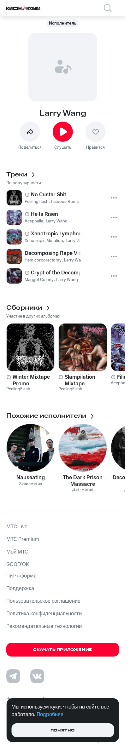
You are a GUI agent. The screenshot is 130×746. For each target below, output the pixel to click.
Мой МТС (17, 552)
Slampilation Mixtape (80, 380)
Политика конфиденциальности (44, 613)
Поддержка (20, 588)
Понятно (62, 730)
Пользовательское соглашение (43, 601)
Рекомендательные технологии (44, 626)
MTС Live (16, 527)
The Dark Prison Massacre (83, 480)
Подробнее (50, 714)
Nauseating (30, 477)
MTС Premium (22, 539)
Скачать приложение (62, 649)
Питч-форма (21, 576)
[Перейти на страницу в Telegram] (13, 676)
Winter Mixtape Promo (31, 380)
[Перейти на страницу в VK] (37, 676)
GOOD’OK (17, 564)
